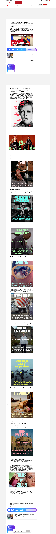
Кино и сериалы (12, 87)
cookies (21, 531)
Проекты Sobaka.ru (47, 0)
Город (10, 5)
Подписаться (17, 87)
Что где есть (24, 5)
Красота (20, 5)
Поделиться (21, 87)
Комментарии (32, 60)
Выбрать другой (40, 4)
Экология (28, 5)
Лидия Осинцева (9, 60)
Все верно (45, 4)
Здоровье (32, 5)
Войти (7, 0)
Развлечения (13, 5)
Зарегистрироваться (10, 0)
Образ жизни (36, 5)
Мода (17, 5)
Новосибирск (42, 0)
